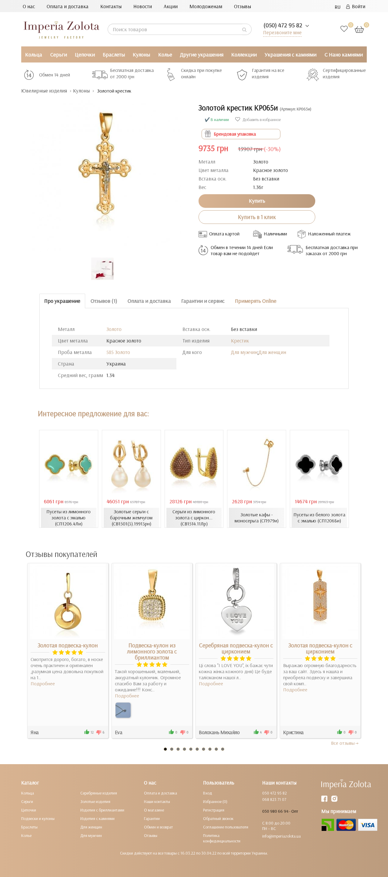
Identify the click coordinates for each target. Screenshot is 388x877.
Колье (165, 54)
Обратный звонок (218, 818)
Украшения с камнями (290, 54)
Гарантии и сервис (203, 300)
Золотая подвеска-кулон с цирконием (320, 648)
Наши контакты (157, 801)
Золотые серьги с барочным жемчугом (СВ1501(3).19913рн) (131, 517)
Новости (142, 6)
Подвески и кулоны (38, 818)
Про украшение (62, 300)
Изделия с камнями (97, 818)
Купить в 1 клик (257, 217)
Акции (171, 6)
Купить (257, 200)
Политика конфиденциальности (221, 838)
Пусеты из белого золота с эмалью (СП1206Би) (319, 517)
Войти (357, 6)
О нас (29, 6)
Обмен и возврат (158, 827)
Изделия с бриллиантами (102, 810)
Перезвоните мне (282, 32)
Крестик (240, 340)
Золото (114, 329)
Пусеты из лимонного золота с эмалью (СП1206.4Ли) (68, 517)
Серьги (58, 54)
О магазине (154, 810)
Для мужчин (244, 352)
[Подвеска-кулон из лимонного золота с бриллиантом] (123, 710)
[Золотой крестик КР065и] (105, 172)
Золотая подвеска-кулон (68, 645)
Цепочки (85, 54)
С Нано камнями (344, 54)
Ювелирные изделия (44, 90)
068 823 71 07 (274, 799)
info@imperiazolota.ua (281, 836)
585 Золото (118, 352)
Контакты (111, 6)
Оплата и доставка (68, 6)
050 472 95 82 (274, 793)
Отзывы (242, 6)
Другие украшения (201, 54)
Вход (207, 793)
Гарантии (152, 818)
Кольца (33, 54)
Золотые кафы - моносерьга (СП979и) (257, 517)
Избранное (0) (215, 801)
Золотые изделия (95, 801)
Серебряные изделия (98, 793)
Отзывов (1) (104, 300)
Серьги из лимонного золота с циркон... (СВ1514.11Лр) (193, 517)
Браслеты (114, 54)
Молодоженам (205, 6)
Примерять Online (255, 300)
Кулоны (141, 54)
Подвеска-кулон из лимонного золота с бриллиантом (152, 651)
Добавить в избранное (261, 119)
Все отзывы (343, 743)
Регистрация (213, 810)
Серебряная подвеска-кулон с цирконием (236, 648)
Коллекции (244, 54)
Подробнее (43, 683)
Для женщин (272, 352)
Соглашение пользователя (225, 827)
